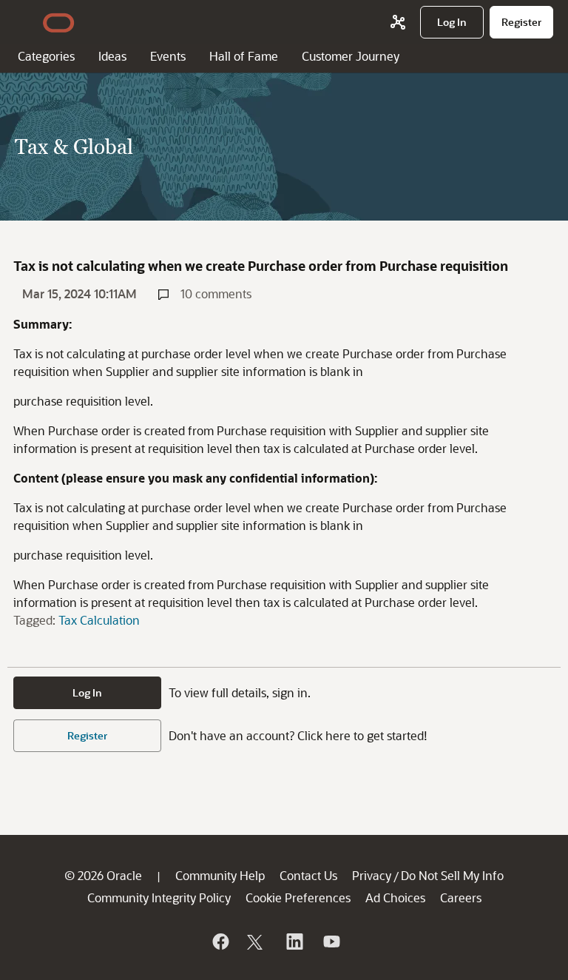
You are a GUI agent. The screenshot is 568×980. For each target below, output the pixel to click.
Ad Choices (395, 897)
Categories (46, 56)
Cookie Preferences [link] (298, 897)
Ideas (112, 56)
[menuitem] (452, 22)
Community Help (220, 875)
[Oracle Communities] (398, 22)
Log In (87, 692)
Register (87, 735)
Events (168, 56)
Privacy (371, 875)
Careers (460, 897)
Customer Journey (350, 56)
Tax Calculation (99, 620)
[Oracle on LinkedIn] (293, 941)
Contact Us (308, 875)
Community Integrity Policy (159, 897)
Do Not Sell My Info (452, 875)
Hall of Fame (243, 56)
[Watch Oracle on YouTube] (330, 941)
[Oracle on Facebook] (219, 941)
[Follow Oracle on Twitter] (256, 941)
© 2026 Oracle (103, 875)
